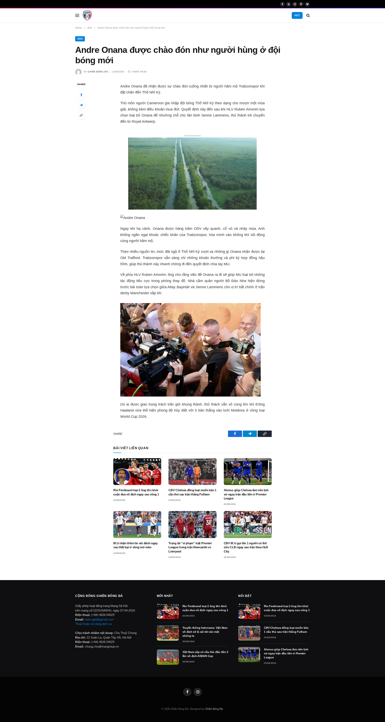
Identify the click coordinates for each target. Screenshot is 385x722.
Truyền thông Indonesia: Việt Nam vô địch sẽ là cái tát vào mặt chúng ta (204, 631)
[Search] (308, 15)
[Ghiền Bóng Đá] (87, 15)
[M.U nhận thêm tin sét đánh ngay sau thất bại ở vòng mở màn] (137, 524)
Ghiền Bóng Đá (98, 71)
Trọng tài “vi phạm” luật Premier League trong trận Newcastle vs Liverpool (190, 547)
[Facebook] (81, 95)
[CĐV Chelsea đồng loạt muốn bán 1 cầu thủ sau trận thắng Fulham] (192, 471)
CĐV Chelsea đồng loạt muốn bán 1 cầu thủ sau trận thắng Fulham (192, 492)
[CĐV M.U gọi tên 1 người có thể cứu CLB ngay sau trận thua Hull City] (248, 524)
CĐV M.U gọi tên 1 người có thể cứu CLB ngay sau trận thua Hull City (246, 547)
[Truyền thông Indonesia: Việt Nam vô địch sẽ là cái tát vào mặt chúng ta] (168, 633)
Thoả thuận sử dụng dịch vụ (93, 624)
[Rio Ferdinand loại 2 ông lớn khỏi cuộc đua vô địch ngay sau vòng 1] (137, 471)
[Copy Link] (81, 115)
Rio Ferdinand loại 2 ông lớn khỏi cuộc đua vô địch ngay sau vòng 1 (136, 492)
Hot (297, 15)
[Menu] (77, 15)
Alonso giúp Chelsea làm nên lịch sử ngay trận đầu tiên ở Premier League (246, 494)
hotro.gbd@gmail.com (99, 619)
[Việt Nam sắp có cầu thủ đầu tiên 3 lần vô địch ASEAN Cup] (168, 657)
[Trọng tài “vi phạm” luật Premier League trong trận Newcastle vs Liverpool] (192, 524)
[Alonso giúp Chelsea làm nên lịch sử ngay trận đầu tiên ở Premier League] (248, 471)
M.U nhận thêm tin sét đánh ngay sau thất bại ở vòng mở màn (135, 545)
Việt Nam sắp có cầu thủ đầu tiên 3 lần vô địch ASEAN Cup (205, 654)
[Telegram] (81, 105)
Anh (80, 38)
